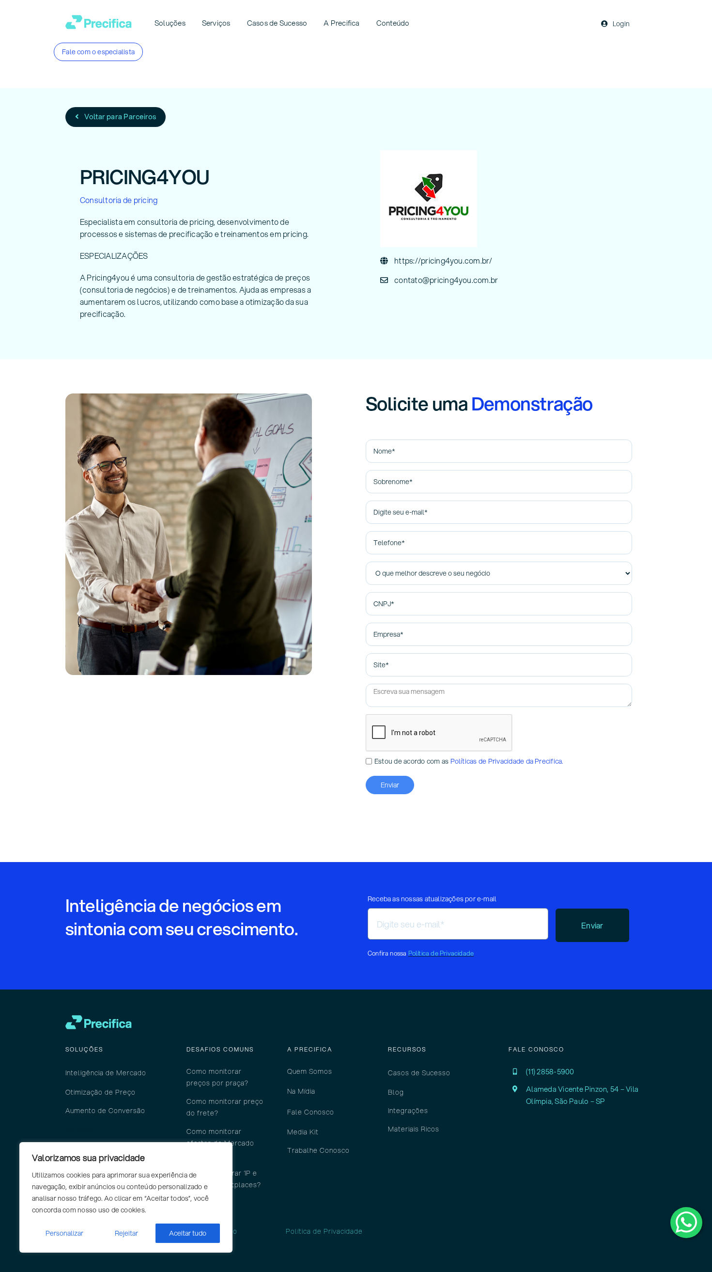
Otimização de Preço (100, 1092)
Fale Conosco (310, 1112)
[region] (125, 1197)
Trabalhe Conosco (318, 1150)
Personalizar (64, 1233)
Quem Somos (309, 1071)
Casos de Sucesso (419, 1073)
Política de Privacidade (441, 953)
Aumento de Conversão (105, 1110)
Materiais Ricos (413, 1129)
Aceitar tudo (187, 1233)
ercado (126, 1073)
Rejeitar (126, 1233)
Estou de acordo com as (468, 761)
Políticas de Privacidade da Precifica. (506, 761)
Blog (396, 1092)
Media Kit (303, 1132)
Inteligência (85, 1073)
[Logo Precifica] (98, 18)
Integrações (408, 1110)
